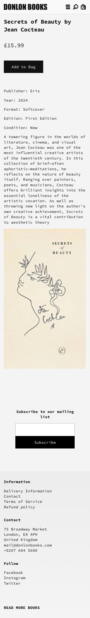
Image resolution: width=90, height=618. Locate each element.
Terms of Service (23, 501)
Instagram (14, 577)
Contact (12, 496)
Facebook (13, 572)
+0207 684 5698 (20, 550)
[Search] (75, 7)
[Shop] (68, 7)
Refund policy (19, 507)
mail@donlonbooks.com (28, 545)
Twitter (12, 583)
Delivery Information (28, 491)
